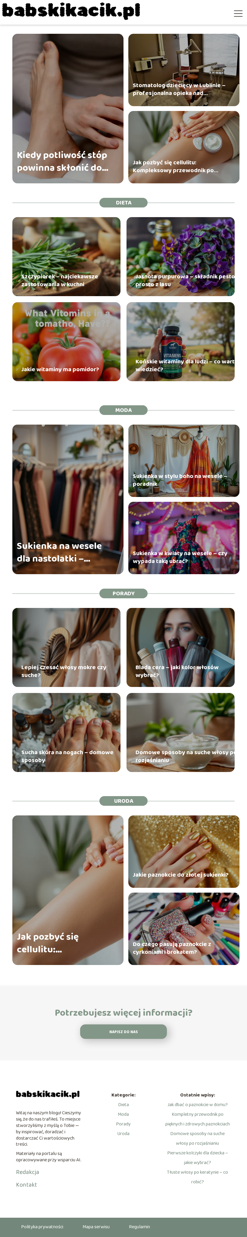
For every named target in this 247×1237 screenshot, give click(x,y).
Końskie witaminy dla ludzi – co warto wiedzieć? (187, 365)
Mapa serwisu (96, 1227)
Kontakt (26, 1185)
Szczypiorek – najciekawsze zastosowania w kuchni (59, 280)
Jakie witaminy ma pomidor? (60, 369)
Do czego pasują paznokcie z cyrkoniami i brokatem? (172, 948)
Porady (124, 593)
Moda (123, 410)
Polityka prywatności (42, 1227)
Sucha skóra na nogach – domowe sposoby (67, 756)
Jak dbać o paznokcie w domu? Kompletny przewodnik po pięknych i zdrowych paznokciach (197, 1114)
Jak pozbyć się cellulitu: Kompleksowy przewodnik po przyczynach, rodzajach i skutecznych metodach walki (173, 166)
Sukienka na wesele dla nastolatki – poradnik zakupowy (60, 552)
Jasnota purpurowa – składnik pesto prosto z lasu (185, 280)
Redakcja (27, 1172)
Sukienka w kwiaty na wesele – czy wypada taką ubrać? (180, 557)
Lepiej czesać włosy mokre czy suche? (63, 671)
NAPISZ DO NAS (123, 1032)
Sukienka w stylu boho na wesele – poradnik (180, 480)
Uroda (123, 801)
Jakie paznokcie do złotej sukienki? (181, 875)
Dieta (123, 202)
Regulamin (139, 1227)
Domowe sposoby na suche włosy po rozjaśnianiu (186, 756)
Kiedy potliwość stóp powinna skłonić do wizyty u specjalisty (62, 161)
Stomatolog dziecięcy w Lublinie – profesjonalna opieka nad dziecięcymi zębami (179, 89)
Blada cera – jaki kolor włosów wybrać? (177, 671)
